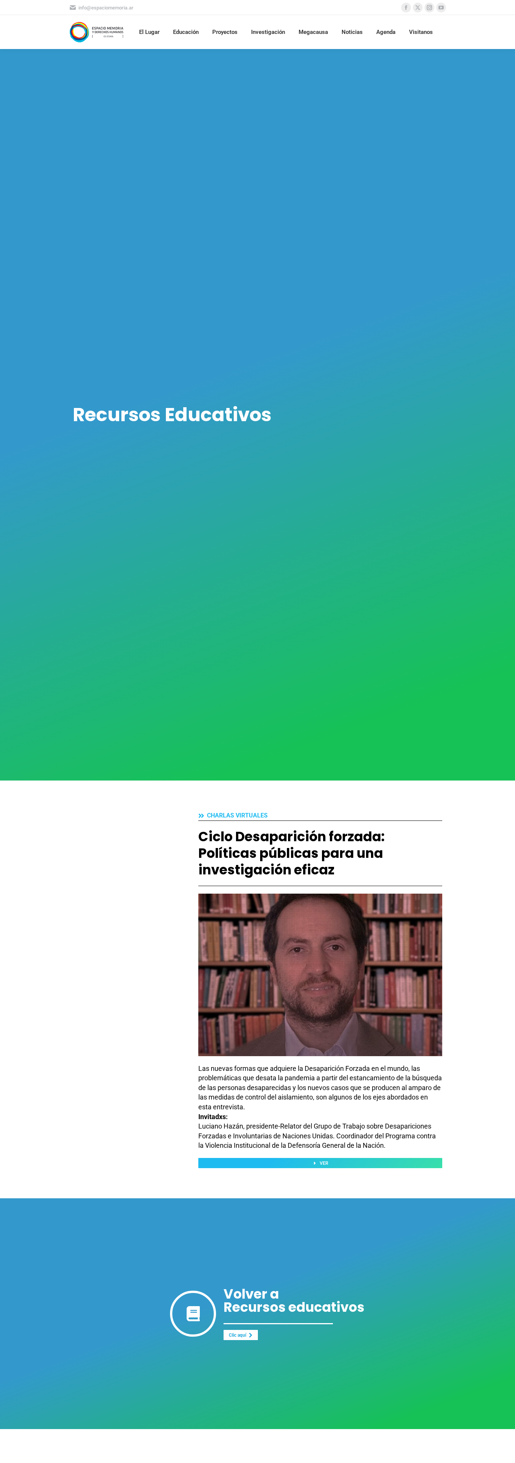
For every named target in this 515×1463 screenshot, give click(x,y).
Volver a (251, 1294)
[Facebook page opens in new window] (406, 7)
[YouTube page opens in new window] (441, 7)
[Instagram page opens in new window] (429, 7)
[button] (374, 8)
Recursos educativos (294, 1307)
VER (324, 1163)
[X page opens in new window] (418, 7)
